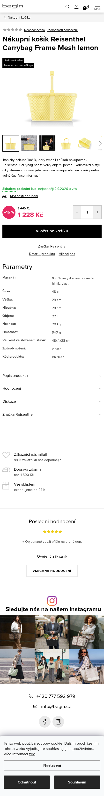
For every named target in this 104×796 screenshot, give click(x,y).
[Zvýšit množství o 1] (97, 212)
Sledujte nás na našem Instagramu (53, 609)
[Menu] (97, 6)
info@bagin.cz (56, 706)
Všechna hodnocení (52, 571)
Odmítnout (27, 782)
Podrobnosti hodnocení (62, 30)
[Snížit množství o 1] (77, 212)
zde (32, 753)
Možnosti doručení (24, 196)
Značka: (52, 246)
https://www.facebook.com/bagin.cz (45, 722)
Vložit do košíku (52, 231)
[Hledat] (67, 6)
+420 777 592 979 (56, 696)
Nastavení (52, 765)
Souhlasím (77, 782)
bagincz (58, 722)
